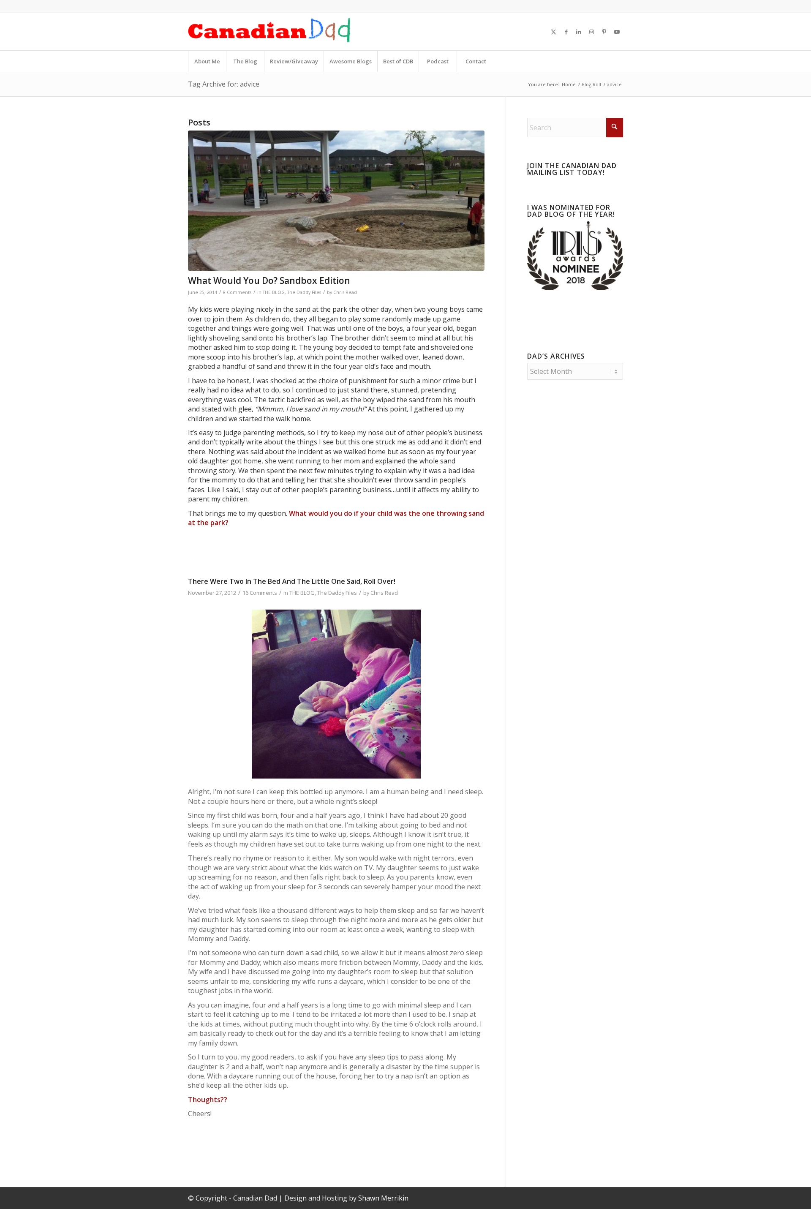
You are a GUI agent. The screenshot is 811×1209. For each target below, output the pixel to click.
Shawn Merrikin (383, 1198)
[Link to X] (553, 31)
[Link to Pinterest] (604, 31)
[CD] (269, 31)
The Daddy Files (304, 292)
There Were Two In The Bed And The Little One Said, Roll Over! (291, 581)
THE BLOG (274, 292)
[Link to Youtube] (616, 31)
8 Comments (237, 292)
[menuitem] (207, 61)
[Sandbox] (336, 201)
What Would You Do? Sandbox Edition (269, 280)
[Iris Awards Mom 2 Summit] (575, 287)
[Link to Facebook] (566, 31)
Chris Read (345, 292)
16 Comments (259, 592)
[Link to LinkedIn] (578, 31)
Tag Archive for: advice (223, 84)
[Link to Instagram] (591, 31)
